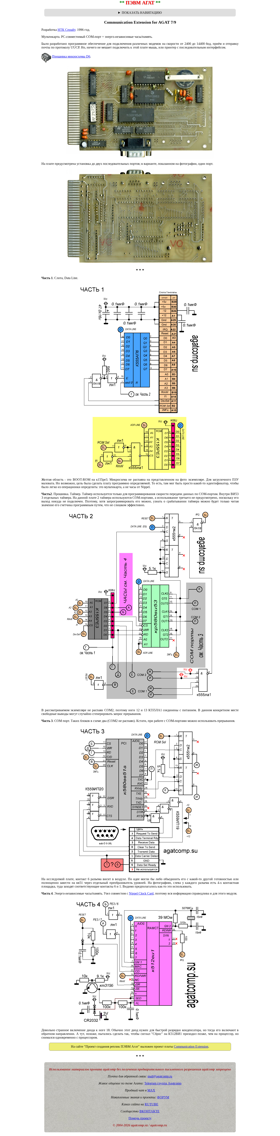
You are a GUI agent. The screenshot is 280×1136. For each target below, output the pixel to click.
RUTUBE (151, 1104)
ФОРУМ (163, 1097)
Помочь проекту (140, 1118)
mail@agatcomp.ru (160, 1076)
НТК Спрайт (66, 29)
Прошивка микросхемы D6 (71, 56)
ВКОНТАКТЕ (149, 1111)
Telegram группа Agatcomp (162, 1083)
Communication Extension (191, 1046)
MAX (151, 1090)
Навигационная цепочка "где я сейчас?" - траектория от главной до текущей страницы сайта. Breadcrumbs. (140, 13)
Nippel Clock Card (141, 893)
